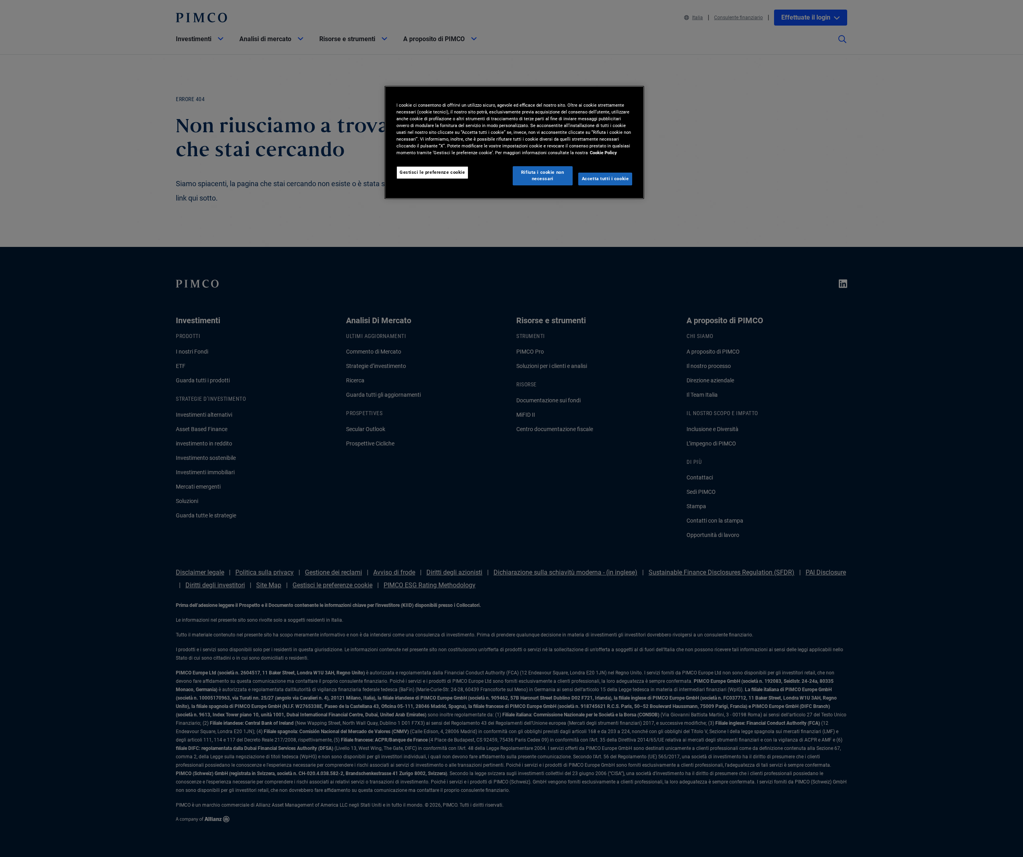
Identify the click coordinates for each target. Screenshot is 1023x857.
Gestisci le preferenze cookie (432, 172)
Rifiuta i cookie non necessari (542, 175)
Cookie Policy (603, 152)
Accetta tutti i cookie (605, 178)
